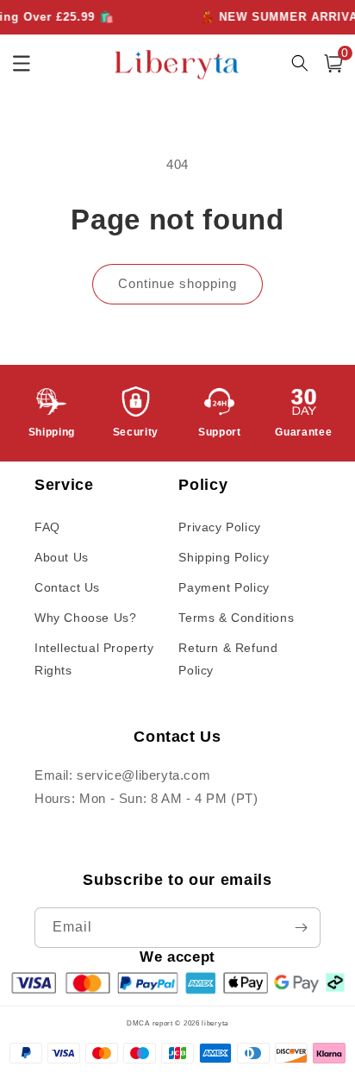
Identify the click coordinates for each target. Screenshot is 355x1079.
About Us (61, 557)
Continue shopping (177, 283)
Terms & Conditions (236, 617)
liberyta (215, 1023)
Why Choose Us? (85, 617)
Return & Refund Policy (227, 658)
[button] (333, 63)
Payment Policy (223, 587)
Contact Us (67, 587)
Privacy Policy (219, 527)
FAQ (47, 527)
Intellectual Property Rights (94, 658)
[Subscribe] (301, 927)
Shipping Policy (223, 557)
